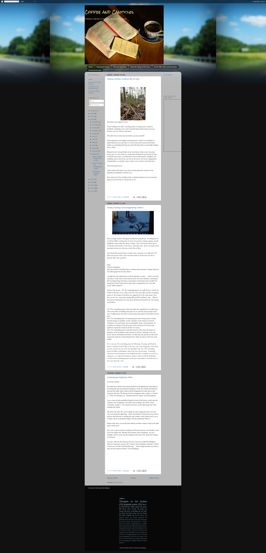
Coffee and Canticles (109, 11)
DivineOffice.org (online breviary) (93, 87)
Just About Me (141, 530)
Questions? (122, 534)
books (138, 519)
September (95, 130)
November (95, 125)
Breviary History (140, 515)
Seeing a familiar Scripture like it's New (123, 79)
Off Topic (131, 519)
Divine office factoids (129, 509)
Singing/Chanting (131, 534)
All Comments (95, 105)
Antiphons (140, 528)
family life (131, 538)
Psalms (143, 532)
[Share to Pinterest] (145, 197)
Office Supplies (126, 515)
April (94, 145)
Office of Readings (132, 511)
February (95, 151)
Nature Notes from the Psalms (137, 513)
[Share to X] (141, 197)
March (94, 148)
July (93, 136)
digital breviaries (137, 526)
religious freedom (136, 540)
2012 (92, 188)
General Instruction (94, 70)
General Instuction (138, 517)
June (93, 139)
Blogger (143, 548)
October (94, 128)
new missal (132, 528)
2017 (92, 116)
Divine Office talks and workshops (165, 67)
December (95, 122)
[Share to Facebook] (143, 197)
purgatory (127, 540)
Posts (92, 101)
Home (91, 67)
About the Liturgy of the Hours (140, 67)
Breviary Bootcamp (119, 67)
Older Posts (154, 478)
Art (146, 528)
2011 (92, 191)
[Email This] (138, 197)
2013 (92, 185)
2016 (92, 119)
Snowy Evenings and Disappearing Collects (125, 208)
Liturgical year (122, 532)
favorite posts (139, 538)
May (93, 142)
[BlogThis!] (140, 197)
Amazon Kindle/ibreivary (133, 524)
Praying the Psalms (103, 67)
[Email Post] (133, 197)
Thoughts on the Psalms (133, 501)
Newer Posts (112, 478)
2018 (92, 113)
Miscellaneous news (134, 532)
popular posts (130, 504)
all (125, 538)
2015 (92, 179)
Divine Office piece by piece (136, 507)
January (94, 154)
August (94, 133)
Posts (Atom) (119, 482)
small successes (125, 521)
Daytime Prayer (124, 517)
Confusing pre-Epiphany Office (120, 377)
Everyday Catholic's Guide (128, 530)
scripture (144, 519)
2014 (92, 182)
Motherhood (122, 519)
